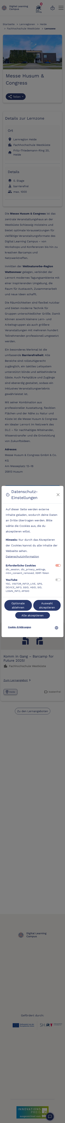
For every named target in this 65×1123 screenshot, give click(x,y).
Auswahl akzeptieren (47, 605)
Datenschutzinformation (22, 556)
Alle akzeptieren (32, 615)
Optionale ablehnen (18, 605)
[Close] (58, 494)
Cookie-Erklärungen (19, 627)
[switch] (58, 579)
